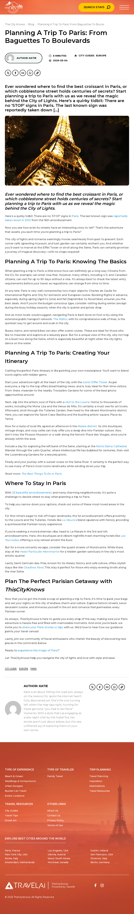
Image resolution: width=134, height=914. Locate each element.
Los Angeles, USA (58, 850)
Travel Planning (98, 776)
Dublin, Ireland (99, 850)
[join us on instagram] (102, 885)
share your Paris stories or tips (42, 627)
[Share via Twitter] (8, 73)
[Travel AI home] (25, 885)
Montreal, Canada (58, 862)
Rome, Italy (11, 858)
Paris (75, 216)
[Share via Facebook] (15, 73)
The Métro (60, 319)
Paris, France (12, 850)
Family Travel (55, 776)
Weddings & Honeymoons (20, 781)
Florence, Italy (99, 858)
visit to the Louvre (77, 402)
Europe (101, 55)
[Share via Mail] (23, 73)
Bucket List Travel (15, 790)
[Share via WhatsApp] (30, 73)
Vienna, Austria (57, 854)
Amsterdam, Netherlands (20, 862)
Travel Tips (11, 815)
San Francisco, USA (102, 854)
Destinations (97, 786)
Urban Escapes (14, 786)
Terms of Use (55, 825)
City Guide (11, 668)
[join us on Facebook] (95, 885)
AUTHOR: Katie (26, 58)
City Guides (86, 55)
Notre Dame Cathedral (111, 446)
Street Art (11, 820)
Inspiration (95, 781)
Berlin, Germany (100, 862)
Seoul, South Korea (59, 858)
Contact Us (53, 815)
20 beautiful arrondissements (32, 492)
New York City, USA (16, 854)
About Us (52, 810)
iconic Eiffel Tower (95, 382)
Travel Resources (99, 790)
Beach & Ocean (14, 776)
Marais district (87, 426)
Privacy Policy (55, 820)
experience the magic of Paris (38, 650)
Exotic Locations (15, 795)
